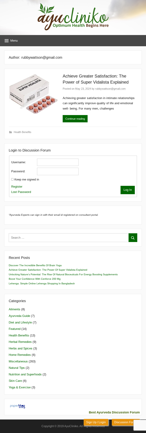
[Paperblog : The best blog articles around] (17, 408)
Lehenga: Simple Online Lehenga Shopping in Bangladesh (42, 283)
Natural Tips (17, 368)
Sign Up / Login (96, 422)
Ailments (14, 309)
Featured (14, 329)
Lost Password (21, 192)
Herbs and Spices (20, 348)
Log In (128, 190)
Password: (18, 171)
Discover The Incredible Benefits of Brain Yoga (35, 265)
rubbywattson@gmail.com (110, 88)
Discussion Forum (125, 422)
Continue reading (75, 118)
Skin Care (15, 380)
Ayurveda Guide (19, 316)
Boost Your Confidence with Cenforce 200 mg (35, 278)
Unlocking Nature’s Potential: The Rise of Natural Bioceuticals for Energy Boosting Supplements (63, 274)
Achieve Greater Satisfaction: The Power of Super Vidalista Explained (48, 269)
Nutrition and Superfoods (25, 374)
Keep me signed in (26, 179)
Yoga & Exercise (20, 387)
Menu (14, 40)
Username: (18, 162)
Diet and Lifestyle (20, 322)
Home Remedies (20, 355)
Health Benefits (22, 132)
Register (16, 186)
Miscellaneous (18, 361)
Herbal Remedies (20, 342)
